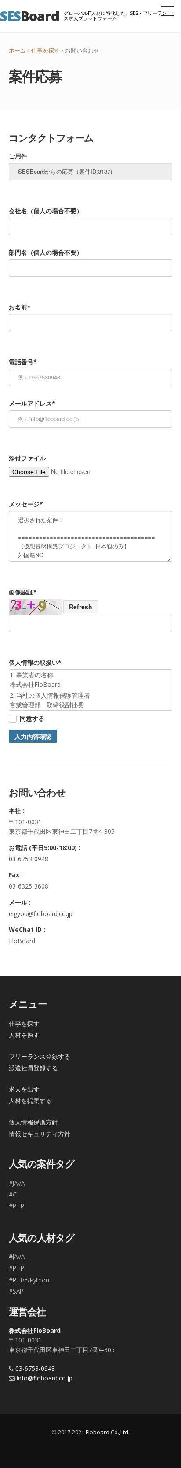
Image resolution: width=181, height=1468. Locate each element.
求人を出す (24, 1089)
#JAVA (17, 1183)
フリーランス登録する (39, 1056)
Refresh (80, 606)
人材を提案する (30, 1100)
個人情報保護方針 (33, 1122)
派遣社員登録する (33, 1068)
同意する (32, 718)
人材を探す (24, 1035)
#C (13, 1195)
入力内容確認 (32, 736)
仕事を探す (45, 50)
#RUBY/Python (29, 1280)
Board (29, 16)
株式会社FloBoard (35, 1330)
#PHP (16, 1206)
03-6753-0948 (28, 859)
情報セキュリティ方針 (39, 1134)
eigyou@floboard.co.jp (40, 914)
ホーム (17, 50)
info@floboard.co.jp (44, 1378)
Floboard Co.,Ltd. (108, 1432)
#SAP (16, 1291)
